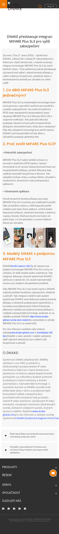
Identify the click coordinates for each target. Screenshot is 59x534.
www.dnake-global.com (22, 332)
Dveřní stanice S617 (21, 266)
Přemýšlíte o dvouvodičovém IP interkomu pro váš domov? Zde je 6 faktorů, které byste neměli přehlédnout (29, 450)
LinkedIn (19, 418)
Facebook (30, 418)
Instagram (41, 418)
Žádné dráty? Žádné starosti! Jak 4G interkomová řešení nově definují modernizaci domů (32, 435)
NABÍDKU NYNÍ (53, 473)
